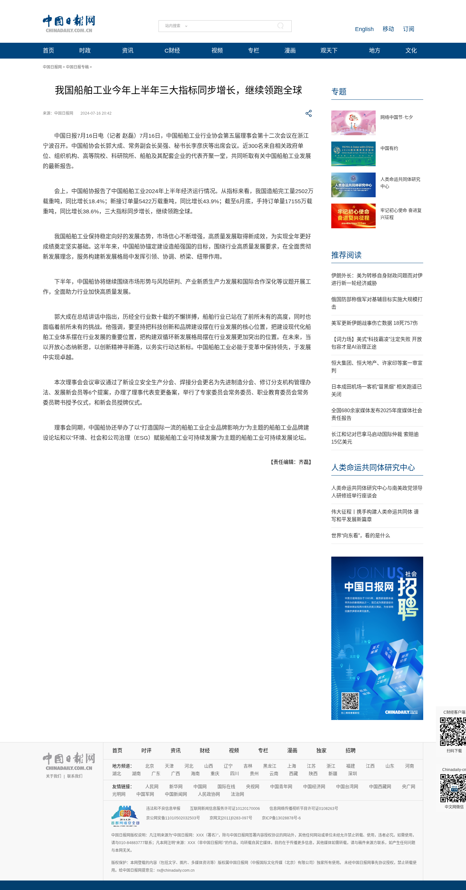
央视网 (252, 786)
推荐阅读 (346, 255)
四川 (234, 773)
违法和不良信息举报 (163, 808)
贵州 (254, 773)
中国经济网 (314, 786)
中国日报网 (52, 67)
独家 (321, 750)
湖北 (116, 773)
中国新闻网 (176, 794)
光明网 (119, 794)
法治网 (237, 794)
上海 (291, 765)
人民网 (152, 786)
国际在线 (226, 786)
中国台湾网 (347, 786)
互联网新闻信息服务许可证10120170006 (225, 808)
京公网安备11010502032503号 (173, 818)
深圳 (352, 773)
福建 (350, 765)
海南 (195, 773)
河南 (409, 765)
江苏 (311, 765)
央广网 (408, 786)
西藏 (293, 773)
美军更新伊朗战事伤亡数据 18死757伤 (374, 323)
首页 (48, 50)
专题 (338, 91)
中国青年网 (281, 786)
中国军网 (145, 794)
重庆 (214, 773)
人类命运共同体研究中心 (373, 467)
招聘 (351, 750)
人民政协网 (209, 794)
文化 (411, 50)
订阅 (408, 29)
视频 (217, 50)
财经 (205, 750)
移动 (388, 29)
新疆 (332, 773)
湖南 (136, 773)
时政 (85, 50)
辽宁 (228, 765)
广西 (175, 773)
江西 (370, 765)
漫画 (290, 50)
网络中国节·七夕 (396, 117)
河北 (188, 765)
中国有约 (389, 148)
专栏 (253, 50)
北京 (149, 765)
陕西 (313, 773)
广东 (156, 773)
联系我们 (74, 776)
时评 (146, 750)
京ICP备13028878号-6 (281, 818)
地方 (374, 50)
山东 (389, 765)
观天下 (329, 50)
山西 (208, 765)
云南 (273, 773)
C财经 (172, 50)
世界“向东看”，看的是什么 (360, 535)
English (364, 29)
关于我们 (53, 776)
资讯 (127, 50)
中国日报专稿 (77, 67)
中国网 (200, 786)
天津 (169, 765)
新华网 (176, 786)
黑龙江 (269, 765)
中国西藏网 (380, 786)
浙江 (331, 765)
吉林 (247, 765)
